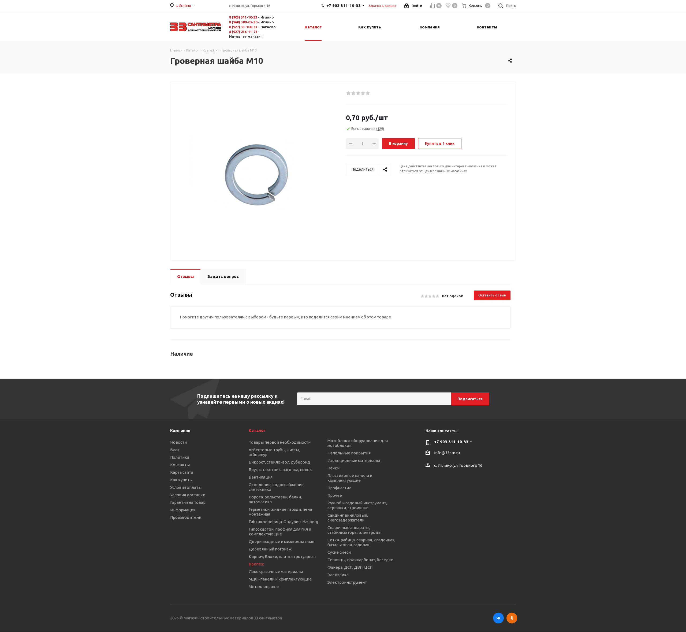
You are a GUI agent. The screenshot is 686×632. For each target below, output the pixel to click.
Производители (185, 517)
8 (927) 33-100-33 (243, 27)
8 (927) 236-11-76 (243, 32)
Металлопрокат (264, 586)
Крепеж (256, 564)
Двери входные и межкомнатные (281, 541)
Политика (179, 457)
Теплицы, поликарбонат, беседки (360, 559)
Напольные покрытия (349, 453)
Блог (175, 449)
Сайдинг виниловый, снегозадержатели (347, 517)
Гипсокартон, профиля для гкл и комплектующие (280, 531)
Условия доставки (187, 495)
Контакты (180, 464)
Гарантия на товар (188, 502)
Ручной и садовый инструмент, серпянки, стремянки (357, 505)
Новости (178, 442)
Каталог (257, 430)
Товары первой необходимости (280, 442)
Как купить (181, 479)
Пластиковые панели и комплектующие (349, 478)
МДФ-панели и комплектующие (280, 579)
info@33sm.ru (447, 453)
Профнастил (339, 488)
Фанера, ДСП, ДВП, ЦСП (349, 567)
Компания (180, 430)
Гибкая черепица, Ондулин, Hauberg (283, 521)
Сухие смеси (339, 552)
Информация (182, 510)
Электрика (338, 574)
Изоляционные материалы (353, 460)
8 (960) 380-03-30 (243, 22)
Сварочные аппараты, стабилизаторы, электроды (354, 530)
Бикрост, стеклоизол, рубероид (279, 462)
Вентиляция (261, 477)
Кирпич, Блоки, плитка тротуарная (282, 556)
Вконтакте (498, 618)
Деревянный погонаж (270, 549)
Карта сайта (181, 472)
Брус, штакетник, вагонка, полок (280, 469)
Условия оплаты (186, 487)
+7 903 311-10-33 (451, 441)
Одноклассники (511, 618)
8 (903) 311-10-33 (243, 17)
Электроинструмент (347, 582)
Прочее (334, 495)
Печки (333, 468)
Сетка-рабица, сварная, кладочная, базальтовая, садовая (361, 542)
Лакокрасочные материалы (276, 571)
